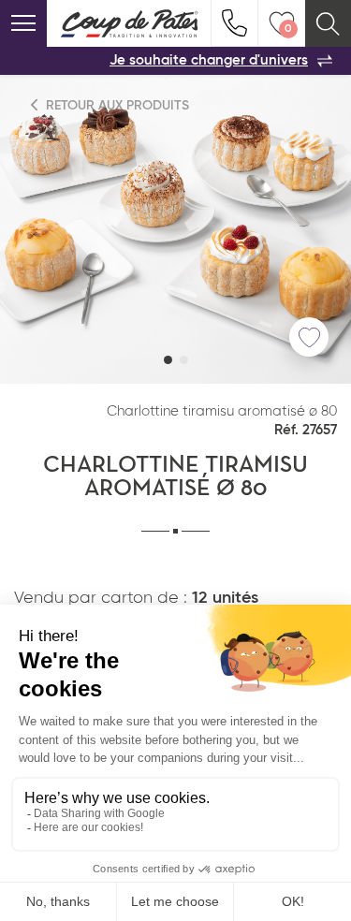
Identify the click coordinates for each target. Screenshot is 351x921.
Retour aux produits (115, 105)
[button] (168, 360)
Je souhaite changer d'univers (209, 60)
